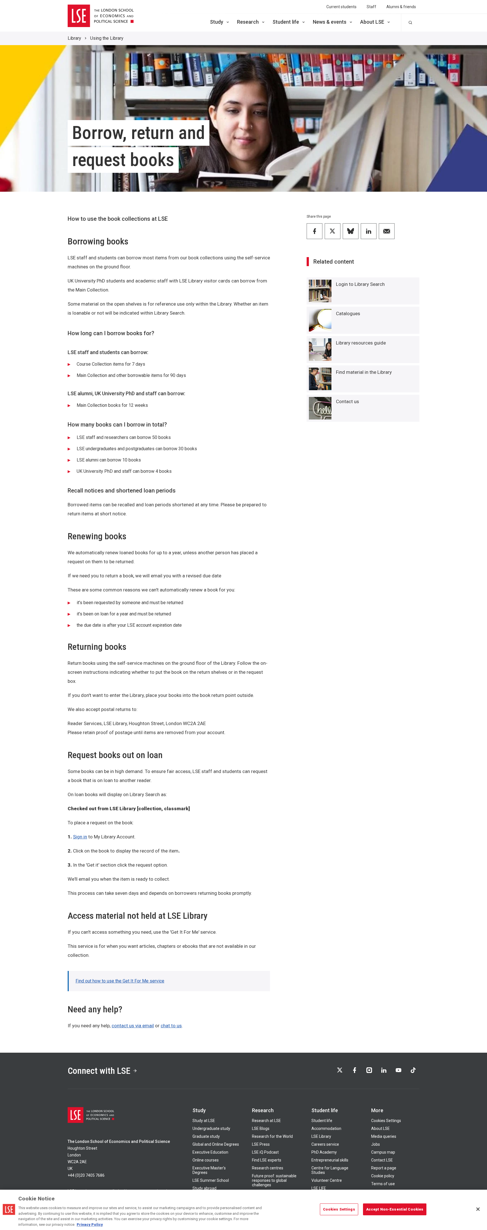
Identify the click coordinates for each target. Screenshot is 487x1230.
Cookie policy (382, 1176)
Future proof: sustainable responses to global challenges (274, 1180)
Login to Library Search (360, 284)
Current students (341, 7)
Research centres (267, 1168)
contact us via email (133, 1025)
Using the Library (106, 38)
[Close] (478, 1209)
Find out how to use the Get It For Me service (120, 981)
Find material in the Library (364, 372)
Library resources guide (361, 343)
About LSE (372, 22)
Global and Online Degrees (215, 1144)
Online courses (205, 1160)
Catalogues (348, 313)
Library (74, 38)
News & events (329, 22)
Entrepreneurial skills (329, 1160)
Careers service (325, 1144)
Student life (286, 22)
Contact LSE (382, 1160)
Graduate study (206, 1136)
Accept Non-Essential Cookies (395, 1209)
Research (248, 22)
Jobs (375, 1144)
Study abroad (204, 1188)
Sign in (80, 837)
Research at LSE (266, 1120)
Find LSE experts (266, 1160)
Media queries (383, 1136)
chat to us (171, 1025)
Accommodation (326, 1128)
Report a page (383, 1168)
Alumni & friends (401, 7)
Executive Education (210, 1152)
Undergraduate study (211, 1128)
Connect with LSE (99, 1070)
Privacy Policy (90, 1224)
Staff (371, 7)
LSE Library (321, 1136)
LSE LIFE (318, 1188)
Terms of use (383, 1184)
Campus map (383, 1152)
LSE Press (261, 1144)
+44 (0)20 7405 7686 (86, 1175)
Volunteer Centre (326, 1180)
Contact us (347, 401)
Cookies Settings (386, 1120)
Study (216, 22)
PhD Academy (324, 1152)
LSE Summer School (210, 1180)
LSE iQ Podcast (265, 1152)
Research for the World (272, 1136)
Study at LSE (203, 1120)
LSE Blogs (260, 1128)
